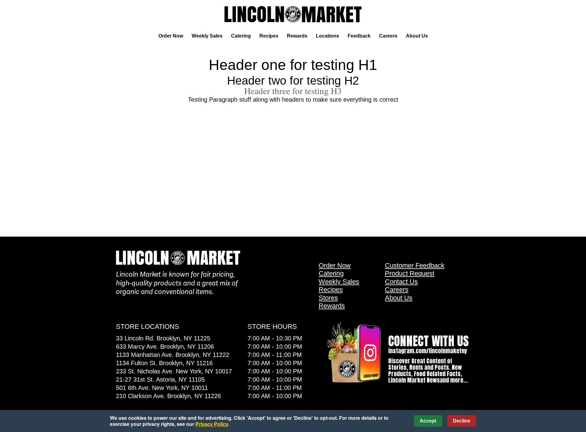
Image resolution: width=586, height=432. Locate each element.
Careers (388, 35)
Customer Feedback (414, 265)
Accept (428, 420)
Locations (327, 35)
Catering (241, 35)
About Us (417, 35)
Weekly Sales (207, 35)
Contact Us (401, 281)
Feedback (359, 35)
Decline (461, 420)
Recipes (268, 35)
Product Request (409, 273)
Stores (328, 298)
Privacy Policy (211, 423)
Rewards (297, 35)
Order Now (170, 35)
